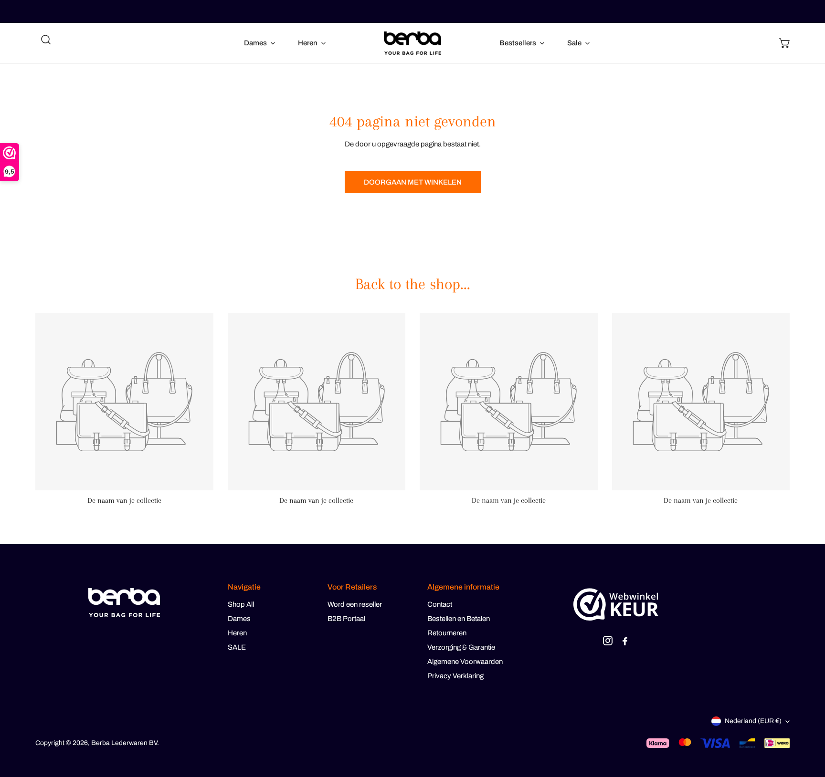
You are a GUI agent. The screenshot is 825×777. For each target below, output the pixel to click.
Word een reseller (355, 604)
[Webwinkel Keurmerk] (616, 604)
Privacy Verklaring (455, 676)
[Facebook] (625, 642)
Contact (439, 604)
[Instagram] (607, 642)
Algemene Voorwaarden (465, 661)
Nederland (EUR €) (753, 721)
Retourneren (446, 633)
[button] (784, 42)
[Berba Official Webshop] (412, 43)
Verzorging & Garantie (461, 647)
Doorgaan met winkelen (413, 182)
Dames (239, 618)
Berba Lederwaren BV (124, 742)
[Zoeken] (45, 39)
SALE (237, 647)
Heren (237, 633)
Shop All (241, 604)
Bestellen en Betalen (458, 618)
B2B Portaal (346, 618)
